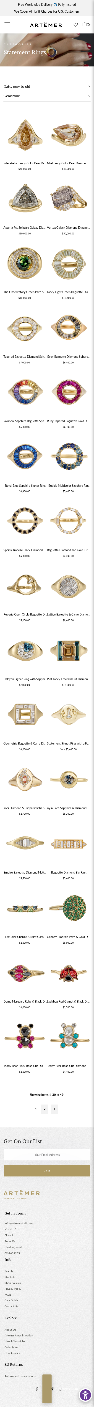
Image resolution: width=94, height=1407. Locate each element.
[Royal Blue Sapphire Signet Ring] (25, 457)
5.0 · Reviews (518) (47, 1388)
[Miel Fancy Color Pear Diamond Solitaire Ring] (69, 135)
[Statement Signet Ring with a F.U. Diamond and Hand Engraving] (69, 715)
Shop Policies (13, 1283)
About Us (10, 1329)
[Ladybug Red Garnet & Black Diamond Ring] (69, 973)
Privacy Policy (13, 1288)
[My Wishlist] (75, 24)
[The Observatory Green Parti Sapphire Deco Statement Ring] (25, 264)
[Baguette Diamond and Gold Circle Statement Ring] (69, 522)
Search (9, 1271)
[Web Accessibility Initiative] (85, 1395)
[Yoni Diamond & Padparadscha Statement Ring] (25, 780)
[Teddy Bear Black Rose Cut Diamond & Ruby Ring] (25, 1038)
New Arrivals (12, 1353)
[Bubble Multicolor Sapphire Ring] (69, 457)
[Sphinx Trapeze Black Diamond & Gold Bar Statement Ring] (25, 522)
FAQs (8, 1294)
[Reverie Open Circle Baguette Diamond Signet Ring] (25, 586)
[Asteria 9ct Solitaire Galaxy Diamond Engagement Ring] (25, 199)
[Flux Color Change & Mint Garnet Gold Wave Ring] (25, 909)
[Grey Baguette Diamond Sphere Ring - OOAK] (69, 328)
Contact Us (11, 1306)
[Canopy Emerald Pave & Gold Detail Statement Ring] (69, 909)
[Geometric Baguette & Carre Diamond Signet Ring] (25, 715)
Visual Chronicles (15, 1341)
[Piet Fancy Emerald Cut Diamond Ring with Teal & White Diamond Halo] (69, 651)
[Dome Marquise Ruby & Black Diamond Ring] (25, 973)
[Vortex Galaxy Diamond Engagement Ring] (69, 199)
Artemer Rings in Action (19, 1335)
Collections (11, 1347)
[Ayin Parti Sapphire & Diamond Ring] (69, 780)
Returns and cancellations (20, 1376)
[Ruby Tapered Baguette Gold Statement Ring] (69, 393)
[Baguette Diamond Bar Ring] (69, 844)
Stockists (10, 1277)
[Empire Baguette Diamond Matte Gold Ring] (25, 844)
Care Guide (11, 1300)
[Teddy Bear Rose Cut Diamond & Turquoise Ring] (69, 1038)
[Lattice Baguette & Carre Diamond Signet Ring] (69, 586)
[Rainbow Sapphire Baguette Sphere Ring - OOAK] (25, 393)
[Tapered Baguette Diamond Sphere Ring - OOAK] (25, 328)
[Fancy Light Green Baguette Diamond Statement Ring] (69, 264)
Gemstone (11, 95)
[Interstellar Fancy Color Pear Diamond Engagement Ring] (25, 135)
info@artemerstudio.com (19, 1223)
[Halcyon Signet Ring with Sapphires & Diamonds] (25, 651)
